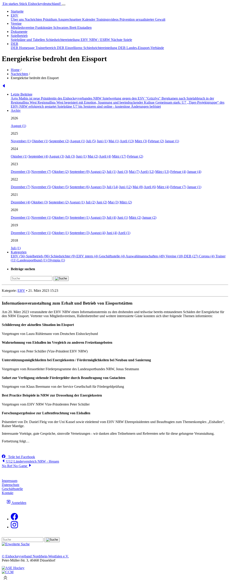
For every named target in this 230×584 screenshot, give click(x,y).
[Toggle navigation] (63, 5)
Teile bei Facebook (20, 457)
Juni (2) (101, 202)
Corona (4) (207, 256)
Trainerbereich (46, 48)
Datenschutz (10, 485)
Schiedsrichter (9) (63, 256)
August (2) (98, 172)
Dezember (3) (20, 172)
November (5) (41, 187)
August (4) (98, 233)
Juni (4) (111, 233)
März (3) (141, 141)
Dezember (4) (20, 202)
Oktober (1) (40, 141)
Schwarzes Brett (65, 27)
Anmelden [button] (18, 503)
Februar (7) (178, 187)
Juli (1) (111, 172)
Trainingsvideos (107, 19)
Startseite (17, 11)
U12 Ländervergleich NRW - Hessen (32, 461)
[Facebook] (14, 519)
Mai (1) (113, 141)
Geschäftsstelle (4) (112, 256)
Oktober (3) (39, 202)
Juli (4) (111, 217)
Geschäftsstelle (12, 489)
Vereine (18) (175, 256)
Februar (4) (178, 172)
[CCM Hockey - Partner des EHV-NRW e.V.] (7, 572)
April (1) (124, 233)
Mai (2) (93, 156)
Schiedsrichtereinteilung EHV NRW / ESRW (78, 40)
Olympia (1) (56, 260)
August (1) (18, 126)
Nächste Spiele (121, 40)
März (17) (119, 156)
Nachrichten (34, 19)
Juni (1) (102, 141)
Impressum (9, 481)
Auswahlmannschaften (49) (146, 256)
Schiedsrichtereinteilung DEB (104, 48)
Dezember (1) (20, 217)
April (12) (147, 172)
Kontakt (7, 493)
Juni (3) (122, 172)
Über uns (18, 19)
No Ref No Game (15, 466)
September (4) (38, 156)
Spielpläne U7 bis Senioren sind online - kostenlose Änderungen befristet (109, 106)
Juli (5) (91, 141)
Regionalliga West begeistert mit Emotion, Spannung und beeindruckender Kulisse (96, 102)
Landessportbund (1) (32, 260)
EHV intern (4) (87, 256)
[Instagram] (14, 527)
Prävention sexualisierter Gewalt (142, 19)
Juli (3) (70, 156)
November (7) (41, 172)
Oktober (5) (60, 187)
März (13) (162, 172)
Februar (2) (156, 141)
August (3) (56, 156)
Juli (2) (90, 202)
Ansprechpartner (70, 19)
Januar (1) (172, 141)
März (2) (125, 202)
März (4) (163, 187)
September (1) (80, 217)
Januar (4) (194, 172)
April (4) (105, 156)
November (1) (21, 141)
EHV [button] (14, 15)
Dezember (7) (20, 187)
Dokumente (19, 31)
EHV (21, 290)
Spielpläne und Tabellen (28, 40)
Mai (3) (113, 202)
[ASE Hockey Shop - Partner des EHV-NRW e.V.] (13, 568)
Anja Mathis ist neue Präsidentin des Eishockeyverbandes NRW (56, 98)
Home (15, 70)
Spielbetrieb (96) (38, 256)
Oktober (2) (60, 172)
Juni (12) (125, 187)
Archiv (16, 110)
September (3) (80, 233)
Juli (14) (112, 187)
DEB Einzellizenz (70, 48)
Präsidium (50, 19)
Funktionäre (44, 27)
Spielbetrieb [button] (19, 36)
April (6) (150, 187)
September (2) (59, 141)
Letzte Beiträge (21, 94)
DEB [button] (14, 44)
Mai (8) (138, 187)
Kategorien (19, 252)
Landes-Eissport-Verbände (145, 48)
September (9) (80, 172)
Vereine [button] (16, 23)
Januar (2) (149, 217)
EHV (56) (18, 256)
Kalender (89, 19)
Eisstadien (84, 27)
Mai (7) (134, 172)
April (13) (127, 141)
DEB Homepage (23, 48)
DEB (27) (191, 256)
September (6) (80, 187)
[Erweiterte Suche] (16, 544)
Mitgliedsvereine (23, 27)
